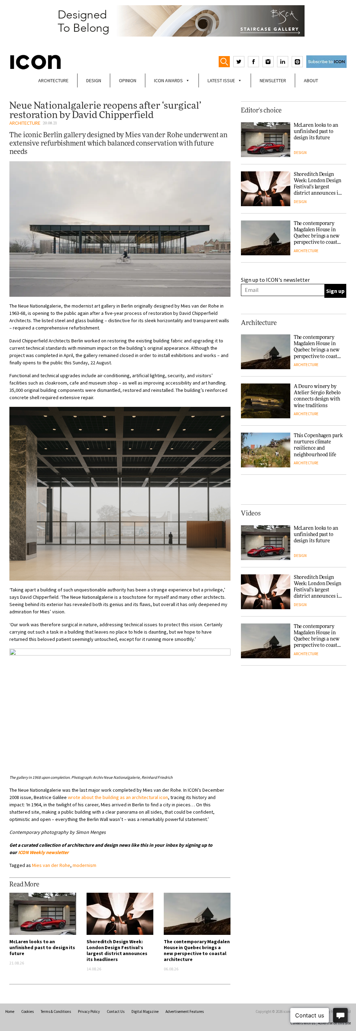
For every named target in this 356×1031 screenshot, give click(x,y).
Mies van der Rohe (51, 865)
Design (93, 80)
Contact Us (115, 1011)
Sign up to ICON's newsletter (275, 279)
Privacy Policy (89, 1011)
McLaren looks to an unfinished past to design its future (42, 947)
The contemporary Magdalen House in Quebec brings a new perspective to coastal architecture (197, 950)
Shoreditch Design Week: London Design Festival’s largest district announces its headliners (117, 950)
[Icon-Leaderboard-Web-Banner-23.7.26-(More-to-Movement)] (178, 21)
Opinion (127, 80)
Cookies (27, 1011)
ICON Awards (168, 80)
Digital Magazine (145, 1011)
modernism (84, 865)
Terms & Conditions (56, 1011)
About (311, 80)
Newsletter (273, 80)
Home (9, 1011)
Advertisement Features (184, 1011)
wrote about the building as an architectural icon (118, 797)
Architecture (53, 80)
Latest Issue (221, 80)
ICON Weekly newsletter (43, 852)
